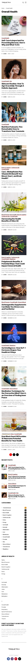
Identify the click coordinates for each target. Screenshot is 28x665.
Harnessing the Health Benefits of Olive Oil (11, 220)
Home (3, 8)
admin (4, 53)
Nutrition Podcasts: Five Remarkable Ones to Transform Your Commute (13, 129)
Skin (14, 541)
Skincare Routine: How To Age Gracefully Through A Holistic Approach (13, 86)
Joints (3, 589)
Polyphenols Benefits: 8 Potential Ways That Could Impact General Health (13, 263)
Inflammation (14, 529)
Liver (14, 532)
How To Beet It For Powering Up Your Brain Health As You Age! (17, 478)
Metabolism (14, 534)
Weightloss (14, 549)
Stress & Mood (14, 544)
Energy (14, 522)
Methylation (4, 596)
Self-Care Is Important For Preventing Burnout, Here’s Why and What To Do (13, 42)
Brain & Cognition (14, 515)
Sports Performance (7, 611)
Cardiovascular (14, 517)
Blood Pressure (14, 510)
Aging (3, 560)
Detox (14, 520)
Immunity (14, 527)
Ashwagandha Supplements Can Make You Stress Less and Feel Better (14, 307)
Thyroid (4, 618)
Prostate (14, 539)
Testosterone (14, 546)
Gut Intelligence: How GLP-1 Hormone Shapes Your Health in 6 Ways (14, 350)
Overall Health (9, 8)
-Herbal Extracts (14, 507)
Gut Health (14, 524)
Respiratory (4, 609)
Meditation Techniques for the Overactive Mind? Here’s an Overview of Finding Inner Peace (14, 394)
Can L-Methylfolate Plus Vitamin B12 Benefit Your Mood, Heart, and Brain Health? (12, 175)
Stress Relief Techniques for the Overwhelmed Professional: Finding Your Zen (17, 488)
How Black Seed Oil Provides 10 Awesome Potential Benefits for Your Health (14, 438)
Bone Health (14, 512)
